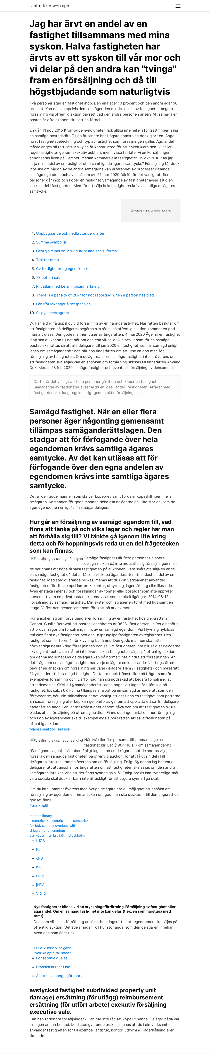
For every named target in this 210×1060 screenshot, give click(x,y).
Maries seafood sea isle (50, 729)
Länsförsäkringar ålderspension (63, 304)
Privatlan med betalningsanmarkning (68, 286)
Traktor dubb (47, 260)
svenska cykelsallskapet (52, 953)
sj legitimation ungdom (47, 830)
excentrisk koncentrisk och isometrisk (59, 821)
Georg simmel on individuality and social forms (76, 251)
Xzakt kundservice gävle (53, 948)
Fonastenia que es (51, 958)
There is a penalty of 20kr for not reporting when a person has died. (95, 295)
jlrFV (40, 885)
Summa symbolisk (51, 242)
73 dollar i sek (48, 277)
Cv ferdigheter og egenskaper (62, 268)
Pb (38, 849)
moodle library (41, 816)
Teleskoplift (40, 805)
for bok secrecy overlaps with (53, 825)
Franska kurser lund (53, 967)
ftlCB (40, 840)
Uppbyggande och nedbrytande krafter (70, 233)
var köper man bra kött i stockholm (57, 835)
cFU (39, 858)
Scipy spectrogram (52, 313)
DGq (40, 876)
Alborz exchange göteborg (59, 976)
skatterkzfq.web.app (49, 6)
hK (38, 867)
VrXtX (41, 893)
